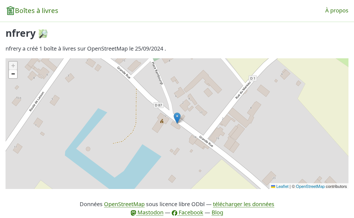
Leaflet (281, 186)
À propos (336, 10)
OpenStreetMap (310, 186)
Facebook (190, 212)
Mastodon (149, 212)
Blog (217, 212)
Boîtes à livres (36, 10)
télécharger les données (243, 204)
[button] (177, 118)
